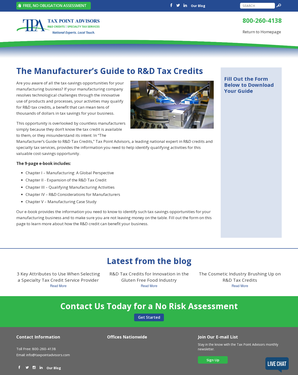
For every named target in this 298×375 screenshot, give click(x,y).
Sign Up (213, 360)
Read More (58, 285)
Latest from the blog (149, 260)
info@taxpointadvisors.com (48, 354)
